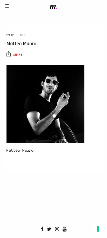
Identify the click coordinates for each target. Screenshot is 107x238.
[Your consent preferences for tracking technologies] (98, 229)
